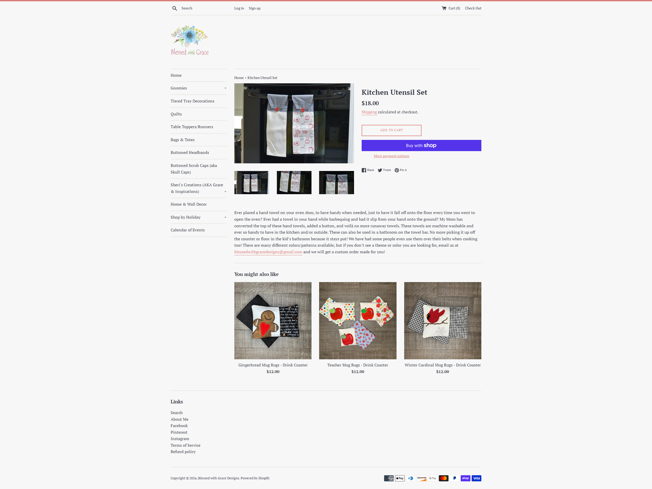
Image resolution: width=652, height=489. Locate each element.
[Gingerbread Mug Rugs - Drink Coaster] (272, 320)
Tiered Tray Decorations (192, 101)
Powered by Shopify (255, 478)
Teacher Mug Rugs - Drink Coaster (357, 365)
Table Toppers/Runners (192, 126)
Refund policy (183, 451)
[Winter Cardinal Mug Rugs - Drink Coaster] (442, 320)
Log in (239, 8)
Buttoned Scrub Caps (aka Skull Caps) (194, 169)
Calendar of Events (188, 230)
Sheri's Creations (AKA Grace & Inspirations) (199, 188)
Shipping (369, 111)
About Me (179, 419)
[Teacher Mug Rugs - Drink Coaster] (357, 320)
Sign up (255, 8)
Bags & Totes (183, 139)
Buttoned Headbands (190, 152)
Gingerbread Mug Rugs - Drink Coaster (273, 365)
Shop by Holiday (199, 217)
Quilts (176, 114)
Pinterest (179, 432)
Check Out (473, 8)
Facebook (179, 425)
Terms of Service (185, 445)
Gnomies (199, 88)
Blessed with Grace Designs (218, 478)
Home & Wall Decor (189, 204)
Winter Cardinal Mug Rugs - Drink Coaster (443, 365)
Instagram (180, 438)
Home (176, 75)
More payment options (391, 155)
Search (177, 412)
